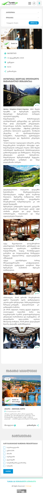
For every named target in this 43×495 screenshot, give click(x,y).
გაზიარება (11, 71)
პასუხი (8, 471)
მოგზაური (39, 3)
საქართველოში (13, 447)
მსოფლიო (11, 53)
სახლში (10, 466)
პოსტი (16, 401)
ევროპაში (10, 450)
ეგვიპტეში (11, 460)
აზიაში (9, 453)
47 (8, 379)
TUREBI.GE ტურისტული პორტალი (21, 482)
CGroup (28, 486)
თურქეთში (11, 457)
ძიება (32, 23)
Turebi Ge (14, 43)
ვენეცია (10, 62)
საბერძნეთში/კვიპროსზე (16, 463)
